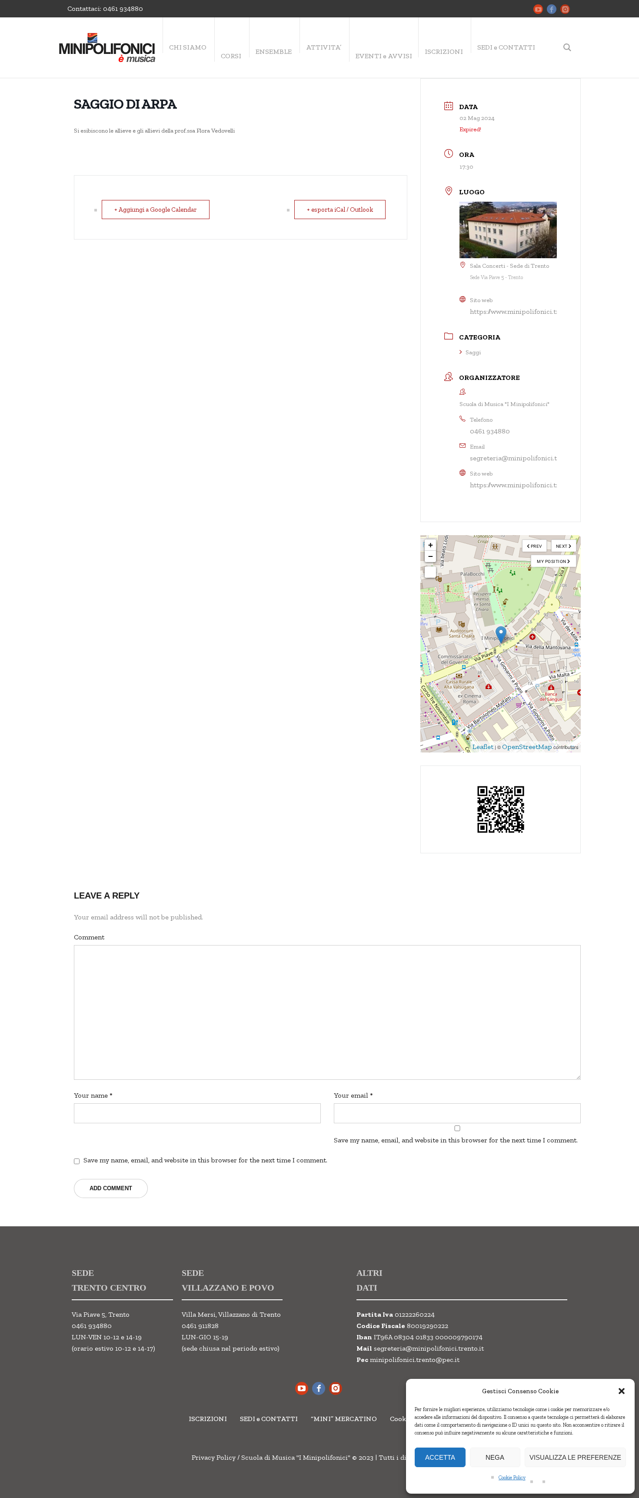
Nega (495, 1457)
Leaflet (483, 746)
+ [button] (430, 544)
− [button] (430, 556)
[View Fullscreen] (430, 572)
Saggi (473, 352)
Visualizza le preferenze (575, 1457)
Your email (353, 1095)
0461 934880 (123, 8)
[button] (621, 1391)
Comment (89, 937)
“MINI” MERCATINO (344, 1419)
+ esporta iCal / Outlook (340, 209)
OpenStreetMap (527, 746)
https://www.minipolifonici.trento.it (524, 311)
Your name (93, 1095)
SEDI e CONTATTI (269, 1419)
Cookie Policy (512, 1478)
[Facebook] (551, 9)
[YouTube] (538, 9)
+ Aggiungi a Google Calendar (155, 209)
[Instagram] (565, 9)
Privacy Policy (214, 1457)
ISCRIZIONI (208, 1419)
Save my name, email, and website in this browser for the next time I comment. (456, 1140)
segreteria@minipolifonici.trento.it (525, 458)
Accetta (440, 1457)
